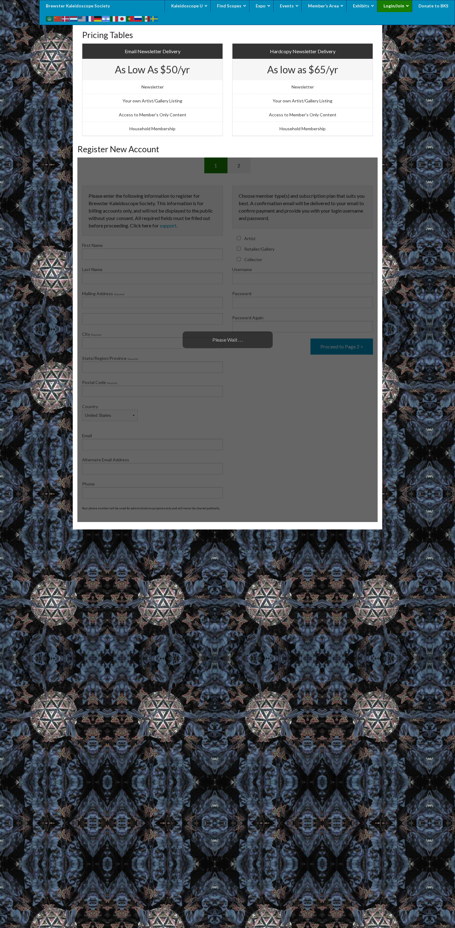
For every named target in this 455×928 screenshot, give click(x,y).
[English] (82, 18)
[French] (90, 18)
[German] (98, 18)
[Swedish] (154, 18)
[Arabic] (50, 18)
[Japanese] (122, 18)
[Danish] (66, 18)
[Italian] (114, 18)
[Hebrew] (106, 18)
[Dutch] (74, 18)
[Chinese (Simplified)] (58, 18)
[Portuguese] (130, 18)
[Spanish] (146, 18)
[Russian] (138, 18)
